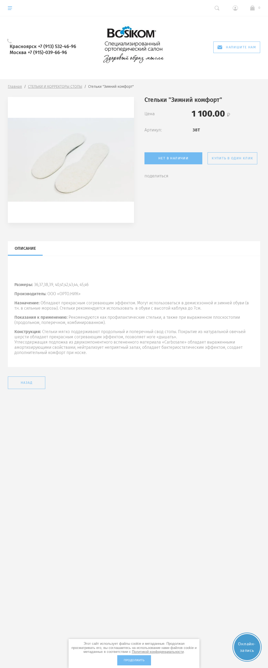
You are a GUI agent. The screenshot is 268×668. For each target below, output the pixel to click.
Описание (25, 248)
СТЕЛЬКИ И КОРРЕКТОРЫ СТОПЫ (55, 86)
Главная (15, 86)
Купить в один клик (232, 158)
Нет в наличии (173, 158)
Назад (26, 383)
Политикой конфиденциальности (158, 652)
